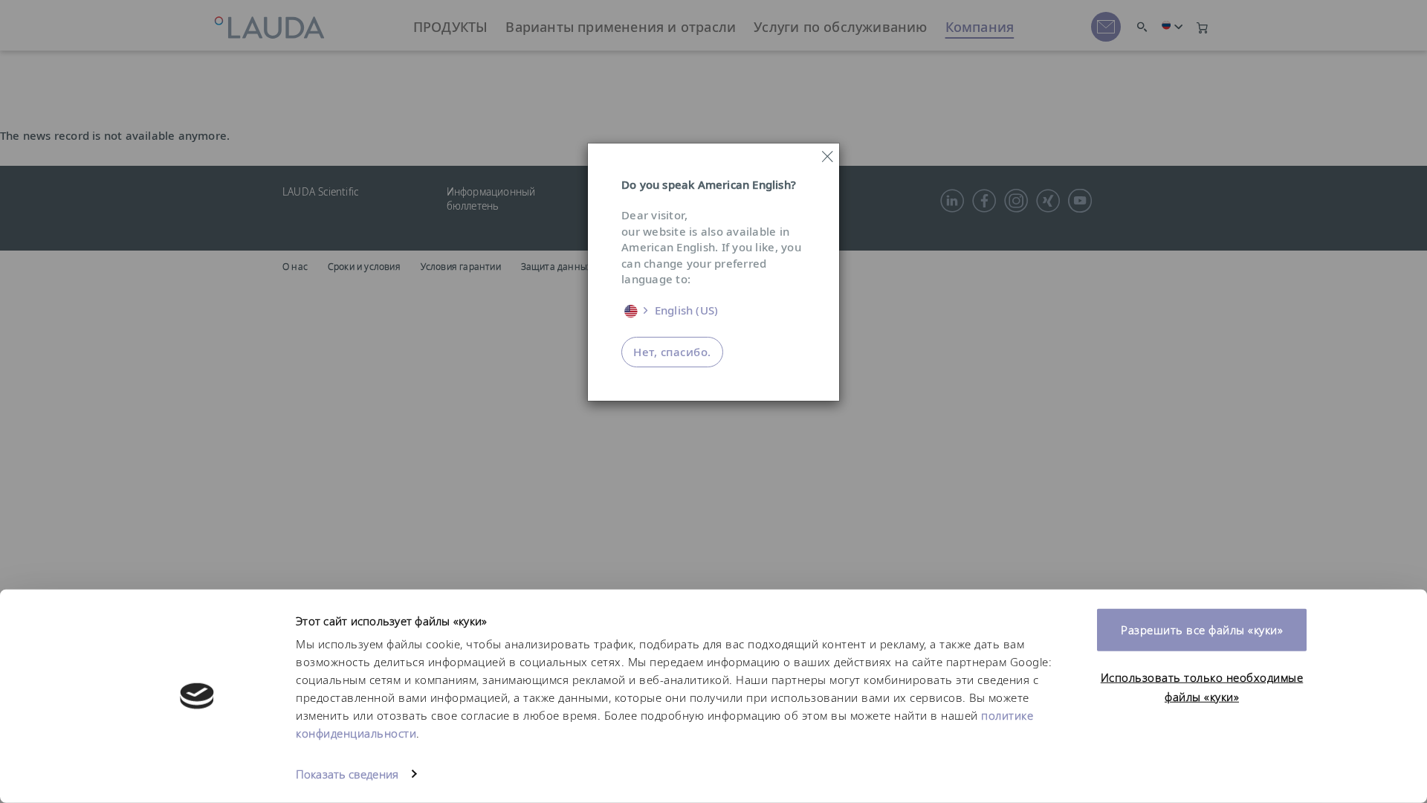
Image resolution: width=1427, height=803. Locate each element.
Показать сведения (347, 774)
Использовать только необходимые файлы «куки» (1202, 686)
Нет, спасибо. (672, 351)
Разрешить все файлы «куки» (1202, 629)
